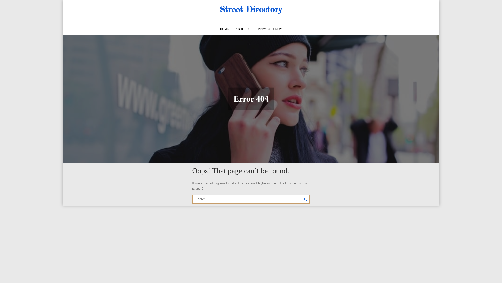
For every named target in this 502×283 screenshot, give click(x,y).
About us (243, 29)
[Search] (305, 199)
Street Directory (251, 9)
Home (224, 29)
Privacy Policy (270, 29)
